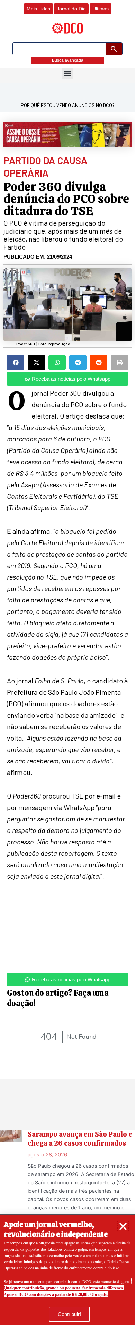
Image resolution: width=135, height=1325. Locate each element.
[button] (123, 1226)
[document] (67, 662)
